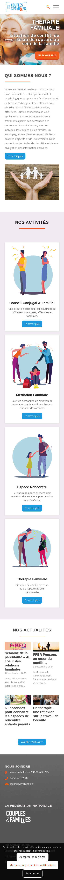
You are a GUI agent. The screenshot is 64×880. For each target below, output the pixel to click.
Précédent (3, 39)
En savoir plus (47, 55)
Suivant (61, 39)
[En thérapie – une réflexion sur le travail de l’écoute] (46, 700)
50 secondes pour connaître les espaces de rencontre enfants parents (17, 716)
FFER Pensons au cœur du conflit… (45, 659)
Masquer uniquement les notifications (32, 865)
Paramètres (32, 873)
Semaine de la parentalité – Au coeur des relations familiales (17, 661)
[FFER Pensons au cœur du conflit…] (46, 647)
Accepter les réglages (32, 856)
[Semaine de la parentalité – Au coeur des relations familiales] (18, 646)
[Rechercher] (46, 7)
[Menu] (54, 7)
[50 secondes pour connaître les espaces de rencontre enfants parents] (18, 700)
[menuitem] (46, 7)
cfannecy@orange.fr (21, 783)
